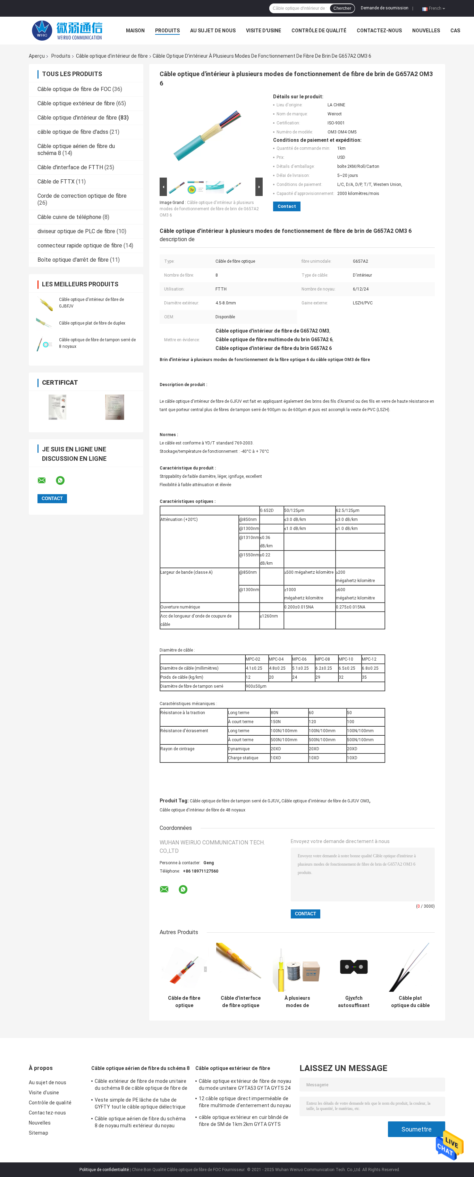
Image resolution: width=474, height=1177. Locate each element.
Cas (455, 30)
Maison (135, 30)
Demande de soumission (384, 8)
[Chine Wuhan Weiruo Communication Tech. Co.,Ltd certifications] (57, 407)
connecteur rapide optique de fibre (79, 245)
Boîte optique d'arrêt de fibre (73, 259)
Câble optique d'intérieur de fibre (112, 56)
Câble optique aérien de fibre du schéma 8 (140, 1068)
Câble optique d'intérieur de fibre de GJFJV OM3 (325, 801)
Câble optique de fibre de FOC (74, 89)
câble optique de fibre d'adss (72, 132)
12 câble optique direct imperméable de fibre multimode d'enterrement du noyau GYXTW (245, 1103)
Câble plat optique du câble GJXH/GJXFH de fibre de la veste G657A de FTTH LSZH (410, 1001)
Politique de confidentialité (104, 1169)
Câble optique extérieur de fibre (76, 103)
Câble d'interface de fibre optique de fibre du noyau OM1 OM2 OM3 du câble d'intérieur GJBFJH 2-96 (241, 1001)
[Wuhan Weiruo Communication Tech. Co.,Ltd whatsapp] (64, 480)
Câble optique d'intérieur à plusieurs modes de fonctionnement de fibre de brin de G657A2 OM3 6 (209, 209)
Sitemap (38, 1133)
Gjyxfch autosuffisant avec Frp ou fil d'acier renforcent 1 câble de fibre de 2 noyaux (354, 1001)
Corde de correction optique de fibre (82, 196)
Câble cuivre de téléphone (69, 217)
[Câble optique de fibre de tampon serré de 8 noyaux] (44, 343)
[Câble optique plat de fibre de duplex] (44, 322)
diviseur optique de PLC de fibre (76, 231)
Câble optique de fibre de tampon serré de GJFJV (234, 801)
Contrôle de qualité (318, 30)
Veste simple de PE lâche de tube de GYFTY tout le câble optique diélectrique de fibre (140, 1104)
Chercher (342, 8)
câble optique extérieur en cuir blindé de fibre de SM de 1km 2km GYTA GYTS (243, 1120)
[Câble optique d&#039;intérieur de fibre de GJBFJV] (44, 302)
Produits (167, 30)
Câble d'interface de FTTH (70, 167)
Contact (287, 206)
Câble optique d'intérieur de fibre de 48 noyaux (202, 810)
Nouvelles (426, 30)
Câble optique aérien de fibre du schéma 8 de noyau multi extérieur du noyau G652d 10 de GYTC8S (140, 1123)
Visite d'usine (263, 30)
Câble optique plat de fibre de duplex (92, 323)
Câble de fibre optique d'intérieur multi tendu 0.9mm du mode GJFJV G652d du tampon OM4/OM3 (184, 1001)
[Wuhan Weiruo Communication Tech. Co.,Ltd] (67, 30)
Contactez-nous (379, 30)
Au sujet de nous (213, 30)
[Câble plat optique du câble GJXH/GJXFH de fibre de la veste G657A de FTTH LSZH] (410, 967)
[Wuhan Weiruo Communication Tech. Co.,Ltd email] (46, 480)
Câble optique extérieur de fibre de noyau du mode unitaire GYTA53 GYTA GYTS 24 (245, 1084)
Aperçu (37, 56)
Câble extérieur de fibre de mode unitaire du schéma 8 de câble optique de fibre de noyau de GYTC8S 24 (141, 1085)
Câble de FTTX (56, 181)
